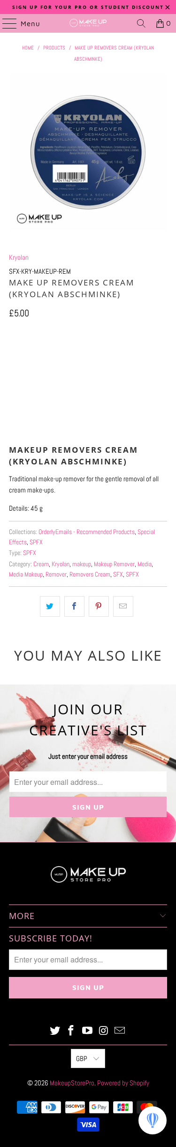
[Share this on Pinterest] (99, 606)
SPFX (36, 542)
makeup (81, 564)
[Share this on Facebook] (74, 606)
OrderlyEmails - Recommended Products (86, 532)
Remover (56, 574)
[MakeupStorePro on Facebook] (71, 1031)
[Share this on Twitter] (50, 606)
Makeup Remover (114, 564)
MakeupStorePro (72, 1082)
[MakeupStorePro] (88, 23)
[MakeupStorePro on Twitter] (55, 1031)
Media (145, 564)
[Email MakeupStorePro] (120, 1031)
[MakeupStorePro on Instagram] (104, 1031)
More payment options (88, 426)
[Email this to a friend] (123, 606)
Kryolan (19, 257)
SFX (118, 574)
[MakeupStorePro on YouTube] (88, 1031)
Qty (13, 333)
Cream (41, 564)
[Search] (141, 23)
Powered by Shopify (123, 1082)
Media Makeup (26, 574)
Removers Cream (89, 574)
